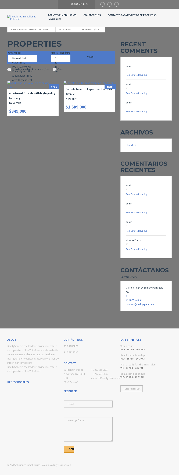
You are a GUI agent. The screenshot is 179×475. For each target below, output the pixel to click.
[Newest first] (22, 58)
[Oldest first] (22, 63)
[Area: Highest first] (22, 80)
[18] (61, 67)
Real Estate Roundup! (132, 355)
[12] (61, 63)
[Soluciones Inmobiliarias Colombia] (24, 17)
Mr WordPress (133, 240)
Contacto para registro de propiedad (132, 15)
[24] (61, 71)
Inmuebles (54, 19)
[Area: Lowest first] (22, 76)
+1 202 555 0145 (134, 300)
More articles (132, 388)
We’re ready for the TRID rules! (138, 364)
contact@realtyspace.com (140, 304)
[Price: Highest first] (22, 71)
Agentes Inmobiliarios (62, 15)
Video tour (126, 346)
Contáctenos (92, 15)
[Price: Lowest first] (22, 67)
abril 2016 (131, 145)
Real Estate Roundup (137, 74)
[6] (61, 58)
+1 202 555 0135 (99, 369)
